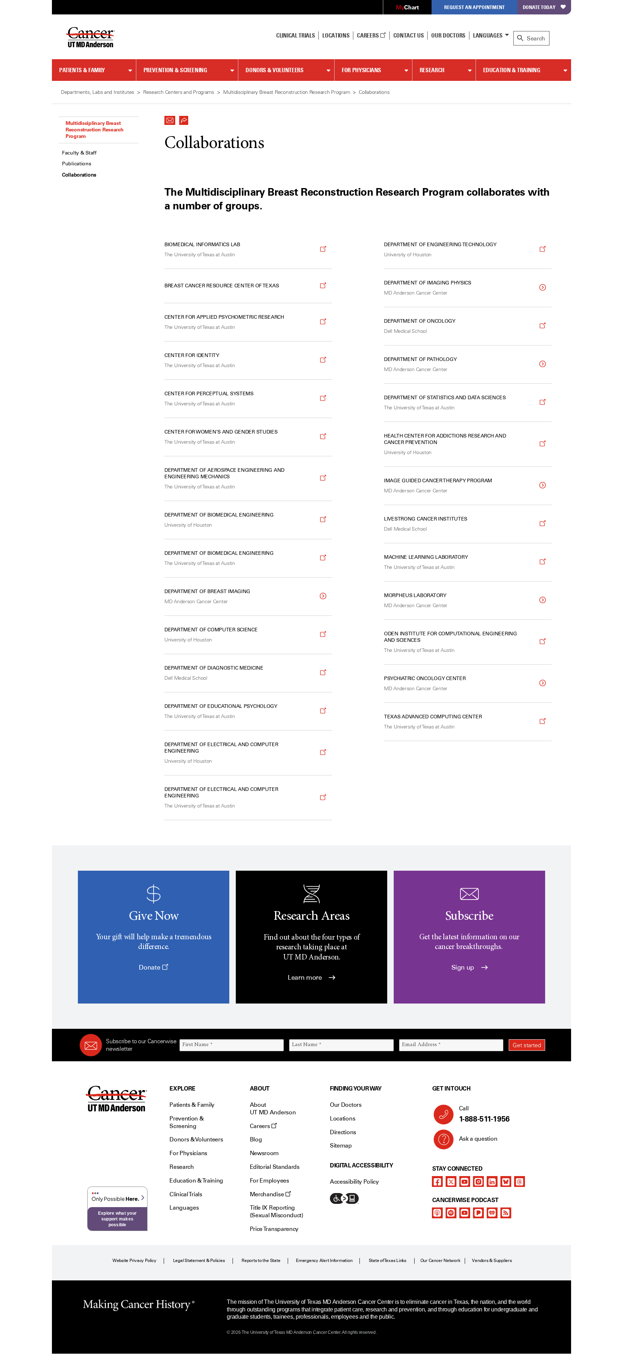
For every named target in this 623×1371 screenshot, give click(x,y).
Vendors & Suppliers (492, 1260)
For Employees (269, 1180)
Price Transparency (274, 1229)
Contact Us (408, 35)
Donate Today (539, 7)
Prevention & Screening (175, 70)
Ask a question (478, 1138)
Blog (256, 1139)
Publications (76, 164)
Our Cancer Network (440, 1260)
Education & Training (511, 70)
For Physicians (361, 70)
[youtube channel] (465, 1181)
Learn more (305, 978)
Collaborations (79, 175)
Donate (150, 967)
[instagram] (478, 1181)
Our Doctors (448, 35)
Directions (343, 1132)
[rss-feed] (506, 1212)
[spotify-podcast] (451, 1212)
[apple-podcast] (437, 1212)
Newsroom (264, 1153)
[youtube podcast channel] (465, 1212)
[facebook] (437, 1181)
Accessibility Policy (354, 1181)
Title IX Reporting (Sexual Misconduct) (276, 1211)
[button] (169, 118)
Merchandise (267, 1194)
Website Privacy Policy (134, 1260)
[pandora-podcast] (478, 1212)
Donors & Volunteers (274, 70)
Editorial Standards (275, 1166)
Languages (488, 35)
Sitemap (341, 1145)
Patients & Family (82, 70)
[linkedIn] (492, 1181)
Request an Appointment (474, 7)
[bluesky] (506, 1181)
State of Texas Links (387, 1260)
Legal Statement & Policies (199, 1260)
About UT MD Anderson (273, 1108)
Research (432, 70)
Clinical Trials (295, 35)
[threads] (519, 1181)
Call (484, 1114)
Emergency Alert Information (324, 1260)
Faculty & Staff (79, 153)
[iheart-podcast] (492, 1212)
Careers (368, 35)
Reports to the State (261, 1260)
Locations (342, 1118)
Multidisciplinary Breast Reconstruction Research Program (95, 129)
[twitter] (451, 1181)
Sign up (463, 967)
